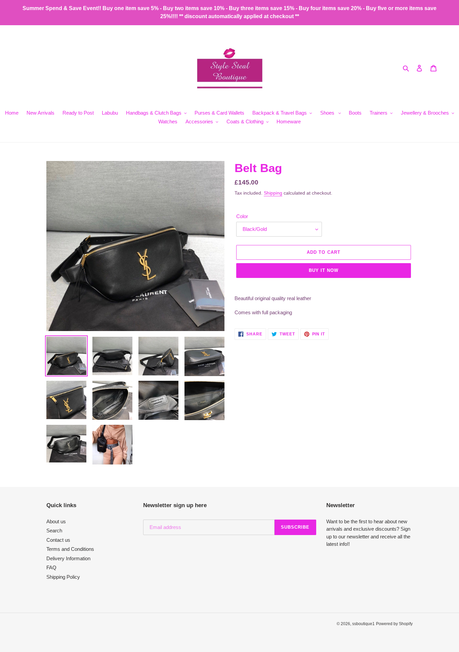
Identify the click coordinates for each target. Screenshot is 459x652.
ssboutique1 (363, 623)
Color (242, 216)
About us (56, 521)
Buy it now (323, 270)
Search (54, 530)
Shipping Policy (63, 577)
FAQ (51, 567)
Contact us (58, 540)
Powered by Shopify (394, 623)
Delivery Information (68, 558)
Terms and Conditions (70, 549)
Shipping (273, 193)
